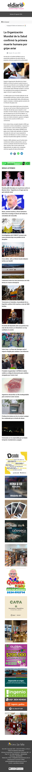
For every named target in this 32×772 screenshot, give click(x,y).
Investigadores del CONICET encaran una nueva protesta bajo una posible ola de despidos (14, 237)
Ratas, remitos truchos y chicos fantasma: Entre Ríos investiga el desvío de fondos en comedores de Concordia (14, 213)
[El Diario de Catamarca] (16, 5)
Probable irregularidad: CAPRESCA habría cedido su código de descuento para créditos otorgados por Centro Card (15, 373)
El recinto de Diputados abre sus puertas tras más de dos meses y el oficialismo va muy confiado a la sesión (15, 328)
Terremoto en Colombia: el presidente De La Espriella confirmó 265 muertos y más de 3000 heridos (15, 304)
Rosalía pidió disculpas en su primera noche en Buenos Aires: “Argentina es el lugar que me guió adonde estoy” (16, 190)
